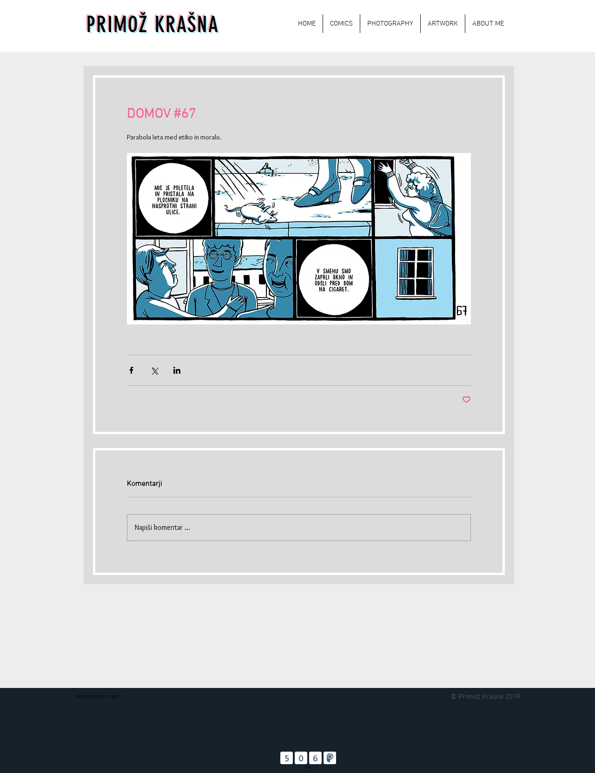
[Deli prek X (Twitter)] (154, 370)
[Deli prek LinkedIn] (176, 370)
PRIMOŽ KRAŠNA (152, 25)
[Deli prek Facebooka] (131, 370)
